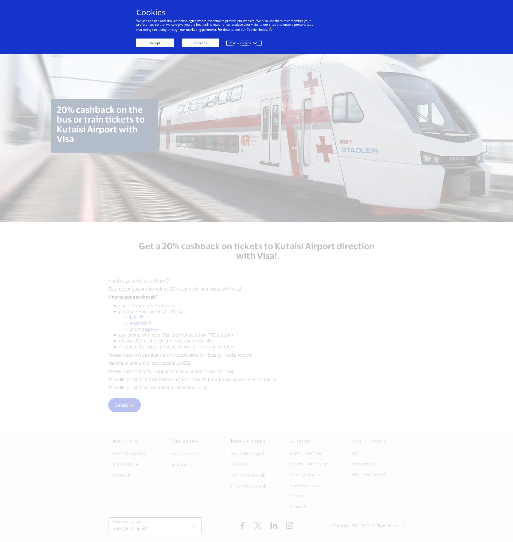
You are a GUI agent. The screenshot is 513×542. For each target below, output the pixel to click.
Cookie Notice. (257, 29)
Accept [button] (155, 43)
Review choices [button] (240, 43)
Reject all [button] (200, 43)
